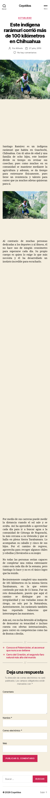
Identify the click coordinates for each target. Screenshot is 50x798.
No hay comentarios (26, 52)
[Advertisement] (22, 125)
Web (5, 743)
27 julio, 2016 (35, 48)
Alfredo (19, 48)
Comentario (8, 692)
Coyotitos (25, 5)
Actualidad (25, 18)
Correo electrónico (12, 730)
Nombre (7, 718)
